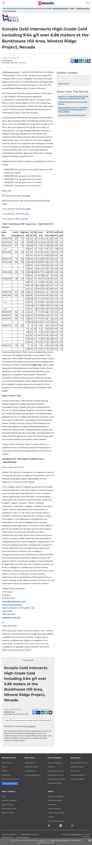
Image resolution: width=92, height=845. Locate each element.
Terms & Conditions (9, 834)
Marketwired (7, 60)
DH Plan (26, 196)
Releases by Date (54, 783)
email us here (63, 84)
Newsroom (52, 804)
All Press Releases (55, 763)
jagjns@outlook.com (11, 617)
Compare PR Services (10, 779)
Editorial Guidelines (9, 800)
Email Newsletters (83, 8)
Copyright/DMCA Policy (29, 834)
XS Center (26, 209)
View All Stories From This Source (72, 115)
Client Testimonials (9, 808)
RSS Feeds (75, 771)
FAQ (3, 796)
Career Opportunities (56, 813)
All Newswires (30, 763)
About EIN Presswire (56, 796)
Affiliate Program (77, 767)
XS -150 (24, 219)
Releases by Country (56, 775)
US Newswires (30, 771)
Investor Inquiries (54, 808)
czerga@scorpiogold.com (13, 601)
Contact (51, 817)
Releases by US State (56, 779)
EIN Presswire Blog (55, 800)
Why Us (4, 767)
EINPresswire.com (11, 72)
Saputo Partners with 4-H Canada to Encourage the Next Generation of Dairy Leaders (73, 110)
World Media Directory (61, 8)
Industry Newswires (32, 775)
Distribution (6, 775)
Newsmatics (76, 834)
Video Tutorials (7, 804)
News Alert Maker (78, 779)
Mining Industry (29, 726)
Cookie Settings (22, 837)
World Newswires (31, 767)
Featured (51, 767)
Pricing (4, 771)
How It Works (7, 763)
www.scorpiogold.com (12, 605)
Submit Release (10, 783)
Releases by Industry (56, 771)
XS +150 (25, 214)
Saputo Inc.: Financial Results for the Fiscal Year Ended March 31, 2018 (73, 97)
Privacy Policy (7, 837)
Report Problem (8, 813)
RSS (72, 8)
